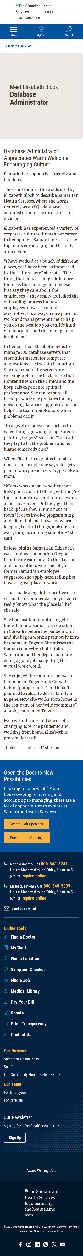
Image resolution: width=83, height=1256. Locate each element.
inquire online (34, 876)
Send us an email (24, 908)
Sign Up (15, 1137)
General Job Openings (26, 824)
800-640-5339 (57, 886)
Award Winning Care (42, 1170)
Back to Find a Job (19, 46)
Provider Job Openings (27, 837)
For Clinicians (14, 1100)
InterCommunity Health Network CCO (32, 1074)
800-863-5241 (54, 864)
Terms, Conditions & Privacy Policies (41, 1231)
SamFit (9, 1066)
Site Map (73, 1226)
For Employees (15, 1092)
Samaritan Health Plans (21, 1059)
